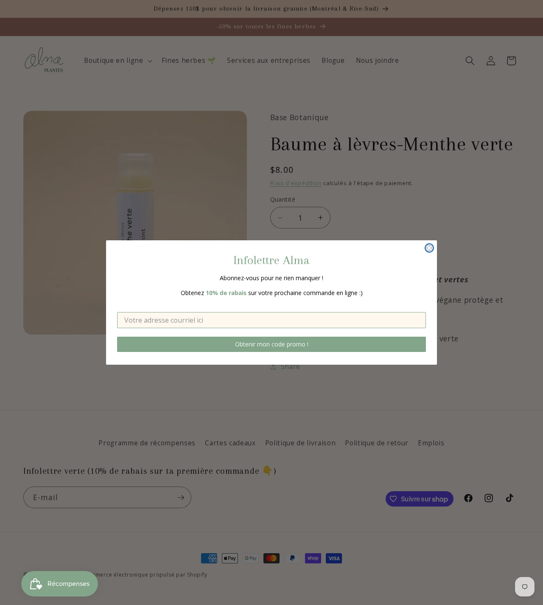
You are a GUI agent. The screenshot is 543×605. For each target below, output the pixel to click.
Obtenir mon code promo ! (271, 344)
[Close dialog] (429, 248)
